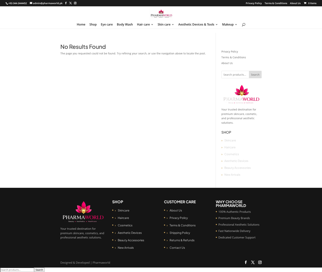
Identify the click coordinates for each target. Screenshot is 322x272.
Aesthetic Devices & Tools (196, 24)
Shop (93, 24)
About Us (295, 3)
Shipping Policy (180, 232)
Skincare (230, 140)
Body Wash (125, 24)
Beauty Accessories (237, 167)
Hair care (143, 24)
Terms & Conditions (276, 3)
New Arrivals (232, 174)
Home (81, 24)
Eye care (107, 24)
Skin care (164, 24)
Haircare (230, 147)
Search (255, 74)
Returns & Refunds (182, 240)
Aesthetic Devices (236, 160)
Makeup (228, 24)
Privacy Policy (254, 3)
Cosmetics (231, 154)
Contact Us (177, 247)
